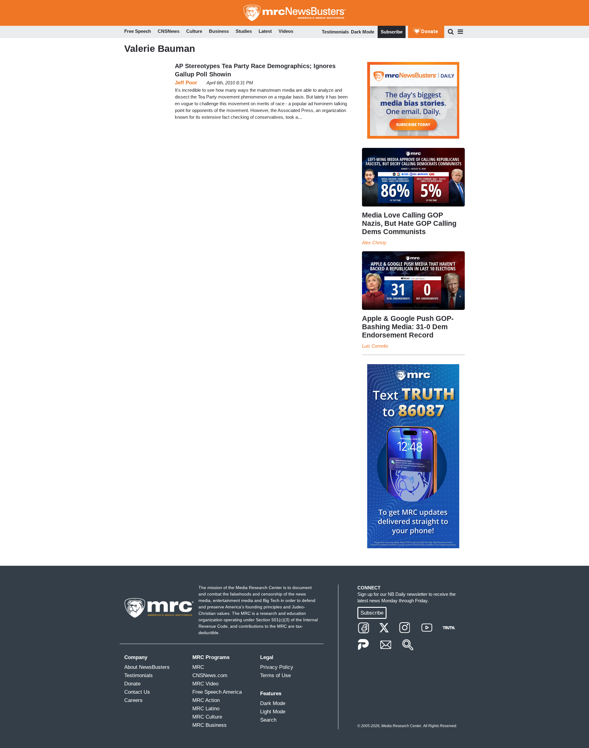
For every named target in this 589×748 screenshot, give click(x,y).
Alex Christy (374, 242)
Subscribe (391, 31)
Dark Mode (362, 31)
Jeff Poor (186, 83)
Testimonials (335, 31)
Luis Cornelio (375, 346)
